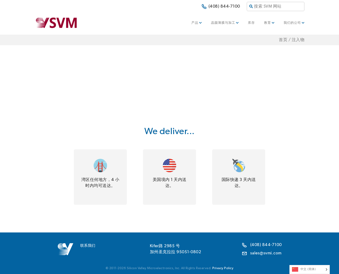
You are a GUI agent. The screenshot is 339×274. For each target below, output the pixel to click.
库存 (251, 22)
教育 (267, 22)
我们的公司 (292, 22)
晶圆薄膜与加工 (223, 22)
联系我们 (87, 245)
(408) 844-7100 (224, 6)
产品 (194, 22)
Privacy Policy (222, 268)
